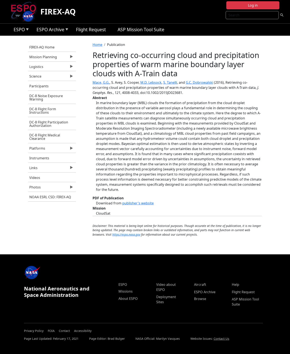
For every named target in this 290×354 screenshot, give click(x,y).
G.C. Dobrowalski (199, 82)
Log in (253, 5)
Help (235, 284)
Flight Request (91, 30)
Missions (125, 291)
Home (97, 44)
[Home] (25, 11)
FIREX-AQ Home (42, 47)
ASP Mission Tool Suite (141, 30)
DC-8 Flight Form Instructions (42, 111)
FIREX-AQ (58, 11)
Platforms (36, 149)
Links (33, 169)
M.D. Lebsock (151, 82)
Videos (34, 177)
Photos (34, 188)
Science (34, 77)
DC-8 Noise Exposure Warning (46, 97)
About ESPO (128, 298)
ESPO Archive (49, 30)
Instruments (39, 158)
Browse (200, 298)
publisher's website (138, 203)
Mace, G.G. (101, 82)
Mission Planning (42, 58)
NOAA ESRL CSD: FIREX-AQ (50, 197)
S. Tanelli (170, 82)
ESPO (18, 30)
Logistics (35, 67)
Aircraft (200, 284)
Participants (39, 86)
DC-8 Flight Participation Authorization (48, 124)
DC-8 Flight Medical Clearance (44, 137)
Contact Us (221, 339)
